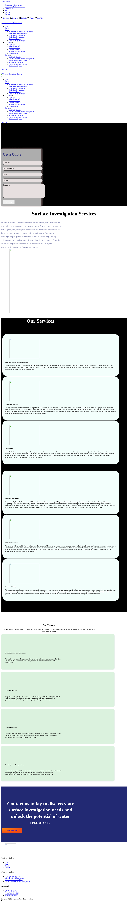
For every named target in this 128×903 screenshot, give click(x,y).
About (7, 28)
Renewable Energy (15, 39)
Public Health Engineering (17, 35)
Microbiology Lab (14, 46)
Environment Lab (14, 48)
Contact (7, 14)
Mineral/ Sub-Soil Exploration (14, 878)
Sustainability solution (16, 62)
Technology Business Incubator (15, 7)
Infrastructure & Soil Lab (17, 51)
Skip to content (5, 2)
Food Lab (12, 44)
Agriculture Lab (14, 53)
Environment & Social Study (18, 60)
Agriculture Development (17, 37)
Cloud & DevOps (10, 890)
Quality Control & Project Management (21, 58)
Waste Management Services (18, 64)
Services (7, 55)
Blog (6, 10)
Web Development (11, 895)
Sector (7, 30)
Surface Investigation (15, 66)
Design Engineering (15, 57)
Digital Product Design (12, 894)
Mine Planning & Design (17, 40)
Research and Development (13, 5)
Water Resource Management (18, 33)
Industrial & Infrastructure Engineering (21, 31)
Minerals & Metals (14, 49)
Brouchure (4, 69)
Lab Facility (8, 42)
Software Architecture (12, 892)
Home (7, 26)
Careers (7, 12)
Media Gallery (9, 9)
